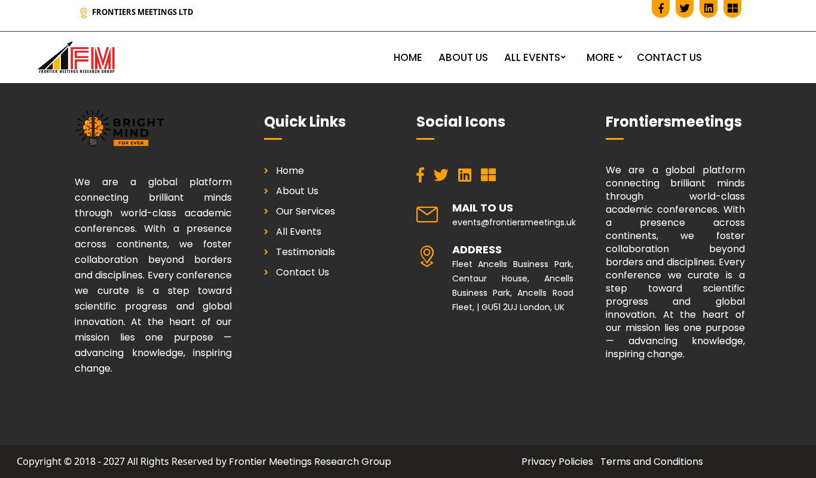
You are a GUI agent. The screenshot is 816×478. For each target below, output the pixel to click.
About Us (297, 191)
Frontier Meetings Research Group (310, 461)
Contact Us (302, 272)
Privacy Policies (557, 461)
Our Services (305, 211)
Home (290, 170)
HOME (408, 57)
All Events (298, 231)
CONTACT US (669, 57)
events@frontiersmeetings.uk (514, 222)
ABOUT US (463, 57)
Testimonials (305, 252)
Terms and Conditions (651, 461)
